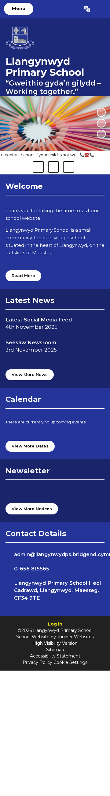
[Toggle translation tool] (87, 9)
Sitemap (55, 649)
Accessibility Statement (55, 656)
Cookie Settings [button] (70, 662)
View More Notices (32, 508)
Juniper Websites (75, 637)
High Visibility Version (55, 643)
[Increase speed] (68, 166)
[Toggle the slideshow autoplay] (101, 112)
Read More (23, 275)
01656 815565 (31, 569)
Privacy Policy (37, 662)
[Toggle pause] (38, 166)
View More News (30, 374)
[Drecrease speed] (53, 166)
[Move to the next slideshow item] (101, 134)
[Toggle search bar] (100, 9)
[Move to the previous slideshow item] (101, 123)
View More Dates (30, 446)
